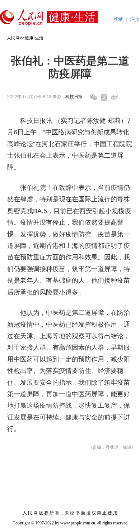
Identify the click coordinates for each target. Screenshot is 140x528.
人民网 (13, 37)
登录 (118, 19)
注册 (135, 19)
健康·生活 (34, 37)
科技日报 (74, 96)
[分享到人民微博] (104, 97)
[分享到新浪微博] (114, 97)
